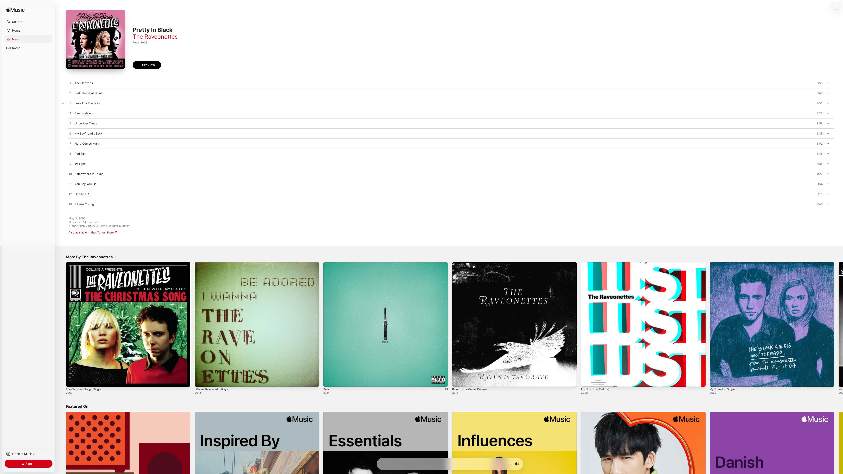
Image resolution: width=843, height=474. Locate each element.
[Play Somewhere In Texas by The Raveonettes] (70, 174)
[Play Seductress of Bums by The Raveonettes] (70, 93)
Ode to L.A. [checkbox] (82, 194)
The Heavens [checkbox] (84, 83)
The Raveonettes (155, 36)
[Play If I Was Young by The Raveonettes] (70, 204)
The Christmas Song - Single (85, 264)
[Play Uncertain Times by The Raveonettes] (70, 124)
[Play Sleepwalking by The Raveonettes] (70, 113)
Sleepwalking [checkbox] (84, 113)
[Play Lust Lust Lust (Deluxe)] (586, 381)
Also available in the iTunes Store (91, 232)
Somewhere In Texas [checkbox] (89, 174)
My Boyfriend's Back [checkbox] (88, 133)
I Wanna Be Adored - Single (213, 264)
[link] (91, 257)
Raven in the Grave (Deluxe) (471, 264)
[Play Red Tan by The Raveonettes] (70, 154)
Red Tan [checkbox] (80, 153)
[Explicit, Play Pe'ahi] (329, 381)
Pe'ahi (327, 264)
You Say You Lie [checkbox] (86, 184)
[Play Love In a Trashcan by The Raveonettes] (70, 103)
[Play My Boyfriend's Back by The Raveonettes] (70, 134)
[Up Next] (510, 464)
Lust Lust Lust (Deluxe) (597, 264)
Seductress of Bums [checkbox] (88, 93)
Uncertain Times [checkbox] (86, 123)
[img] (15, 10)
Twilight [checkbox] (80, 163)
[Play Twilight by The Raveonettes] (70, 164)
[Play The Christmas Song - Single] (71, 381)
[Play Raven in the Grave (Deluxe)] (457, 381)
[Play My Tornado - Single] (715, 381)
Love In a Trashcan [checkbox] (87, 103)
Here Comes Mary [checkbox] (87, 143)
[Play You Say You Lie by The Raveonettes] (70, 184)
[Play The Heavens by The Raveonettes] (70, 83)
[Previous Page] (61, 324)
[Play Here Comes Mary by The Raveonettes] (70, 144)
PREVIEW (818, 83)
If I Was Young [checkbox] (84, 204)
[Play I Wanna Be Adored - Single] (200, 381)
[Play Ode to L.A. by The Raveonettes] (70, 194)
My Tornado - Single (723, 264)
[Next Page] (839, 324)
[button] (28, 21)
